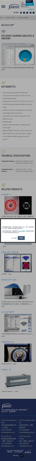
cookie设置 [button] (14, 238)
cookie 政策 (22, 231)
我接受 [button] (21, 238)
